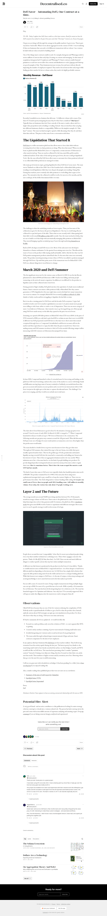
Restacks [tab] (34, 760)
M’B (28, 776)
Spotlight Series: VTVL (33, 678)
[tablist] (30, 760)
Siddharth (52, 848)
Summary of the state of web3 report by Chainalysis (42, 675)
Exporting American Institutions (32, 857)
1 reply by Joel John (34, 799)
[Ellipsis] (83, 776)
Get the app (61, 908)
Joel (24, 688)
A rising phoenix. (28, 846)
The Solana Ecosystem (34, 844)
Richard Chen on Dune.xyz (55, 374)
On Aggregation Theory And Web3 (39, 867)
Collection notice (65, 904)
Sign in (102, 4)
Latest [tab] (29, 839)
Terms (58, 904)
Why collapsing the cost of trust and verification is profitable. (40, 869)
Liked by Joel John (32, 778)
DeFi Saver (26, 145)
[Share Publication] (86, 3)
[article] (53, 847)
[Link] (20, 140)
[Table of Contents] (2, 458)
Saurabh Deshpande (35, 848)
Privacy (54, 904)
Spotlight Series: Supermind (35, 681)
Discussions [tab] (36, 839)
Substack (45, 912)
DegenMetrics (31, 804)
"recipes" (69, 557)
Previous (29, 748)
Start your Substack (49, 908)
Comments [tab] (27, 760)
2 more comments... (28, 830)
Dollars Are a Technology (35, 855)
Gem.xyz (72, 62)
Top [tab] (25, 839)
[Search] (82, 3)
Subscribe (93, 4)
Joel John (29, 21)
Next (78, 748)
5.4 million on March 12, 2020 (70, 294)
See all (26, 878)
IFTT (40, 559)
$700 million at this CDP (45, 236)
